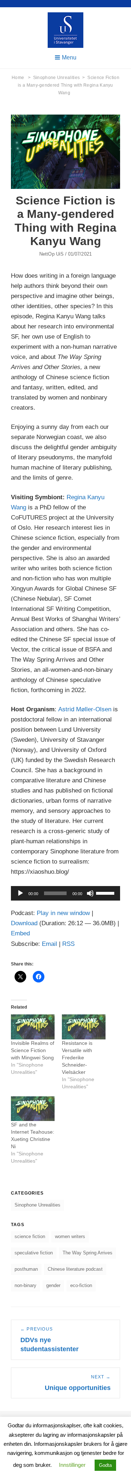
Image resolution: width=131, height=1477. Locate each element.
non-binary (25, 1285)
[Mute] (90, 893)
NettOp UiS (51, 254)
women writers (70, 1236)
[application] (65, 893)
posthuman (26, 1269)
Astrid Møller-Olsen (84, 709)
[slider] (106, 892)
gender (53, 1285)
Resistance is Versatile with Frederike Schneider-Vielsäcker (77, 1057)
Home (21, 77)
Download (24, 923)
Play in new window (63, 913)
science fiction (30, 1236)
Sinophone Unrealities (59, 77)
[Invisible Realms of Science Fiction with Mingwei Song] (33, 1026)
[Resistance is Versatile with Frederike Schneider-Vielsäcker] (84, 1026)
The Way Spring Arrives (87, 1252)
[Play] (20, 893)
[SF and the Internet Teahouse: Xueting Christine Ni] (33, 1108)
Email (49, 943)
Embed (20, 933)
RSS (68, 943)
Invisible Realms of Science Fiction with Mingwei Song (32, 1050)
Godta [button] (105, 1465)
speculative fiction (34, 1252)
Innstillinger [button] (72, 1465)
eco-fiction (81, 1285)
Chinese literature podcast (75, 1269)
